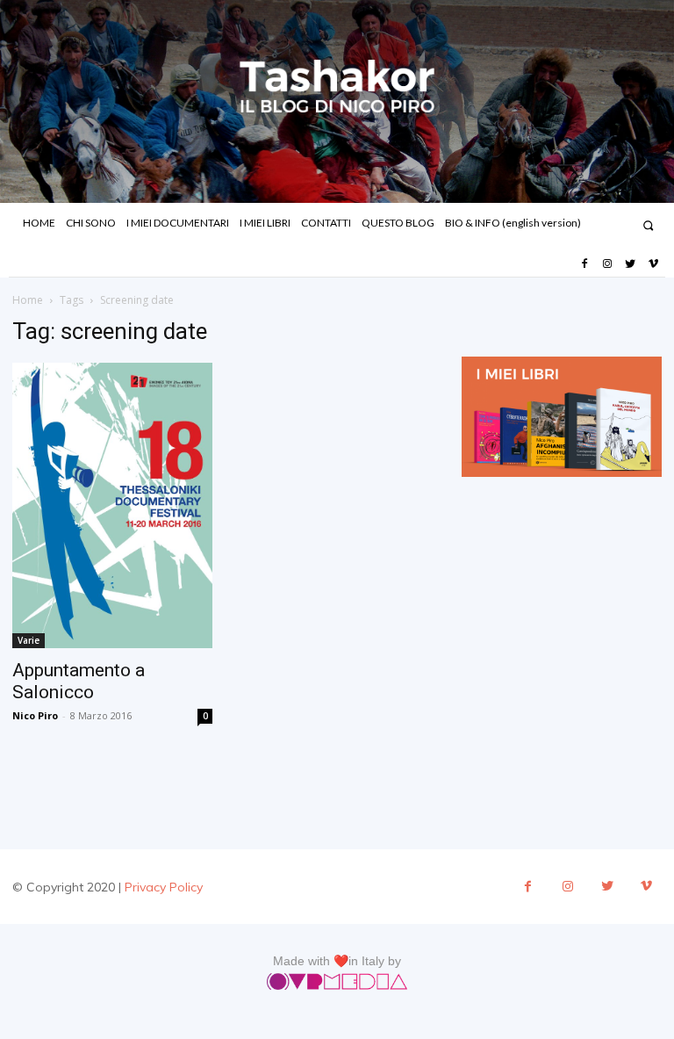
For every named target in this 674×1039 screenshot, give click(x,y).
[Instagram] (607, 264)
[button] (648, 225)
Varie (28, 640)
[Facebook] (583, 264)
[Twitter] (630, 264)
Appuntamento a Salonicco (78, 681)
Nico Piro (35, 715)
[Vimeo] (653, 264)
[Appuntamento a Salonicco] (112, 506)
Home (27, 299)
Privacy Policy (164, 887)
